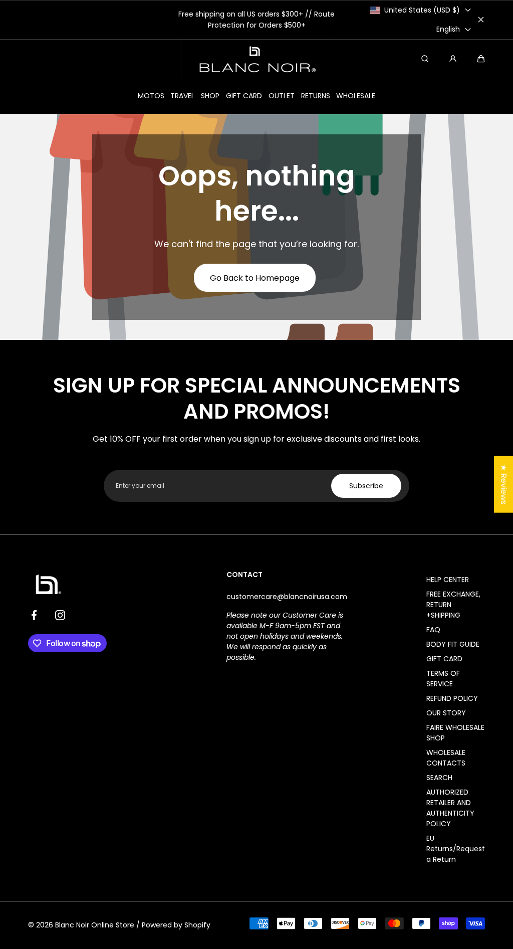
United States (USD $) (422, 10)
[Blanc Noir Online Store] (256, 59)
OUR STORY (446, 713)
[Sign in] (453, 59)
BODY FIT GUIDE (452, 644)
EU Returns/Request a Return (455, 848)
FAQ (433, 630)
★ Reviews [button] (503, 484)
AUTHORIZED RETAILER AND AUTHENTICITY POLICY (450, 808)
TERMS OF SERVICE (443, 678)
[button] (481, 59)
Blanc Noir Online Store (94, 925)
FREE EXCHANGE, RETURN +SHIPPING (453, 604)
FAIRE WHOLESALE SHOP (455, 732)
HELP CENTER (447, 580)
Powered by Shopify (176, 925)
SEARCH (439, 778)
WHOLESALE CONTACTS (445, 757)
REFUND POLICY (452, 698)
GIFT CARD (444, 659)
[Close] (481, 20)
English (448, 29)
